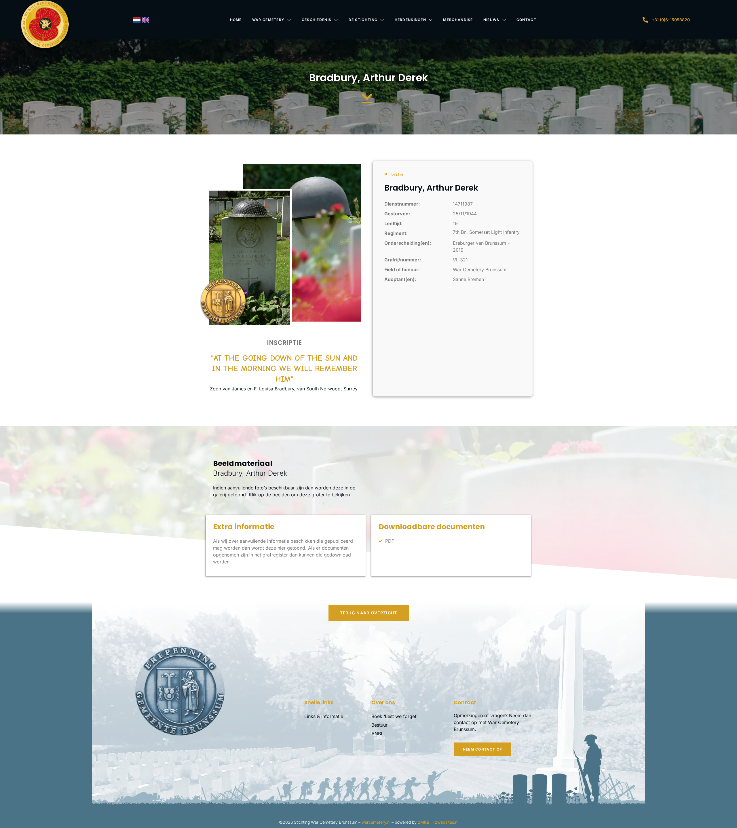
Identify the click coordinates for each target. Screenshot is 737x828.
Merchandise (458, 20)
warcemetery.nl (376, 822)
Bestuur (379, 725)
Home (236, 20)
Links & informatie (323, 716)
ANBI (376, 733)
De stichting (363, 20)
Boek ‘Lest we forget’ (394, 716)
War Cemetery (268, 20)
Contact (526, 20)
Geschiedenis (317, 20)
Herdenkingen (410, 20)
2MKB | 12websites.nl (438, 822)
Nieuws (491, 20)
